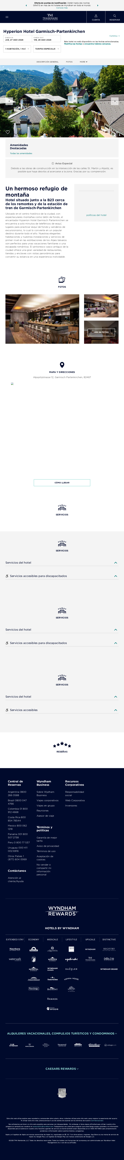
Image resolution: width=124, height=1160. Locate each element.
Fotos (69, 62)
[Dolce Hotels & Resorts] (109, 959)
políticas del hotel (96, 215)
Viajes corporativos (48, 800)
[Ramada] (52, 999)
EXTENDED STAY (15, 939)
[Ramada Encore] (52, 1009)
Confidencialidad (97, 1120)
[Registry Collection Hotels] (109, 950)
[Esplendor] (71, 959)
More (83, 62)
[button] (26, 5)
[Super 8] (33, 959)
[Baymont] (52, 989)
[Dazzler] (71, 969)
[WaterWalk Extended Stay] (15, 959)
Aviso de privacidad (48, 846)
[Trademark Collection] (90, 959)
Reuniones (43, 810)
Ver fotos (101, 332)
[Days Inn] (33, 950)
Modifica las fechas (73, 44)
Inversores (71, 805)
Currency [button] (113, 36)
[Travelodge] (33, 989)
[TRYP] (71, 950)
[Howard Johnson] (33, 979)
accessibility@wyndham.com (43, 1126)
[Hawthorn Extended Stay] (15, 950)
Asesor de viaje (45, 815)
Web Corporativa (75, 800)
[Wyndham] (90, 950)
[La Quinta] (52, 950)
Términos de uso (46, 851)
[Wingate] (52, 959)
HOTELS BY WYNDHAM (62, 928)
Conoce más (62, 8)
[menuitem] (7, 17)
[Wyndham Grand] (109, 969)
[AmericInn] (52, 979)
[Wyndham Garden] (52, 969)
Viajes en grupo (46, 805)
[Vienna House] (71, 979)
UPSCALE (90, 939)
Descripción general (48, 62)
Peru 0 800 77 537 (18, 842)
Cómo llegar (62, 483)
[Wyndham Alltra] (71, 989)
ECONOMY (33, 939)
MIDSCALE (52, 939)
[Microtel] (33, 969)
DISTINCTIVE (109, 939)
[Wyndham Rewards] (62, 911)
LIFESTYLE (71, 939)
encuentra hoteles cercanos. (97, 44)
